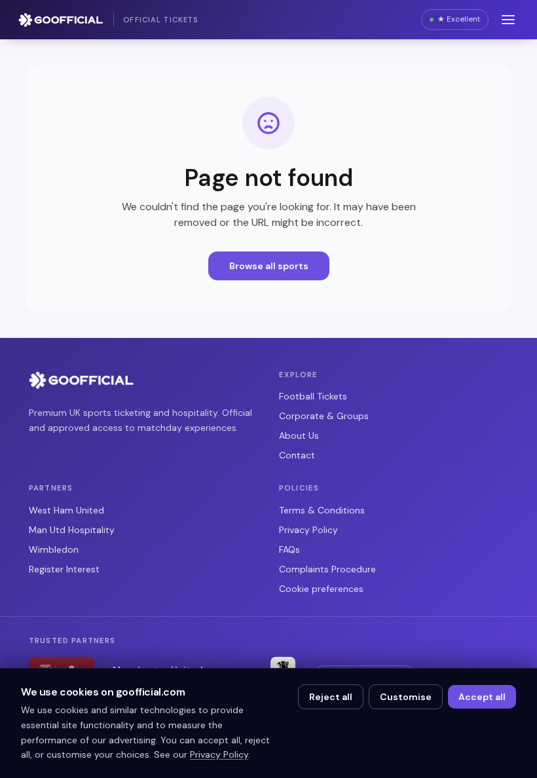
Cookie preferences (321, 589)
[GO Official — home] (82, 379)
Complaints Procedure (327, 569)
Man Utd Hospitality (72, 530)
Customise (406, 697)
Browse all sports (268, 266)
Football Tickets (313, 396)
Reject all (330, 697)
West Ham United (66, 510)
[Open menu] (508, 19)
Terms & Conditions (322, 510)
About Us (299, 435)
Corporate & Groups (324, 416)
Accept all (482, 697)
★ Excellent (458, 19)
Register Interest (64, 569)
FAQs (289, 549)
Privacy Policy (308, 530)
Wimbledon (54, 549)
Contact (297, 455)
